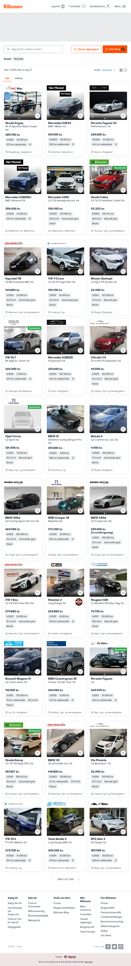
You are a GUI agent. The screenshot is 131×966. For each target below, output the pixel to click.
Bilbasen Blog (61, 912)
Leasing (18, 78)
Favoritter (85, 914)
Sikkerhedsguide (110, 926)
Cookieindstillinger (111, 917)
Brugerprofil (87, 927)
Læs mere (88, 962)
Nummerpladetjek (38, 915)
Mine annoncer (85, 908)
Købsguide (34, 920)
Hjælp (104, 931)
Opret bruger (87, 931)
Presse (104, 903)
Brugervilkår (108, 908)
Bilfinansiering (36, 911)
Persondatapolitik (111, 912)
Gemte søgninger (86, 920)
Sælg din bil (15, 903)
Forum (57, 903)
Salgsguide (14, 927)
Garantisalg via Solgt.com (15, 911)
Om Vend (106, 935)
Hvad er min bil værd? (15, 920)
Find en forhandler (34, 904)
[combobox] (33, 49)
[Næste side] (78, 879)
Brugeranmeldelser (64, 908)
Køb (7, 78)
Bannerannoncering (112, 921)
